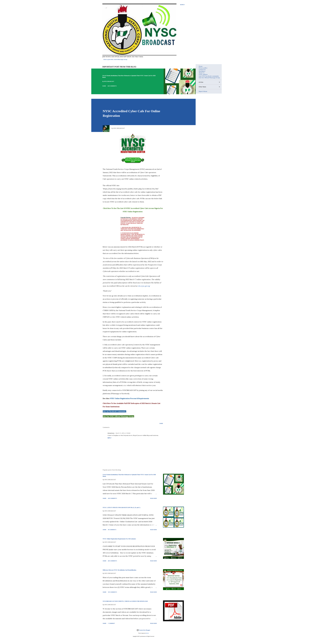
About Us (201, 73)
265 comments (112, 561)
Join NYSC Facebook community (209, 76)
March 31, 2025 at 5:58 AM (123, 433)
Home (201, 66)
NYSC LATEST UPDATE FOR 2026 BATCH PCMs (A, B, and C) (121, 507)
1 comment (111, 623)
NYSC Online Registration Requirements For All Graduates (119, 539)
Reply (109, 438)
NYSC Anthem (203, 74)
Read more (153, 498)
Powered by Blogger (144, 630)
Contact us (202, 69)
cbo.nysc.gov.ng (144, 286)
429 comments (112, 86)
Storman (147, 633)
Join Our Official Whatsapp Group (209, 77)
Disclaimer (202, 71)
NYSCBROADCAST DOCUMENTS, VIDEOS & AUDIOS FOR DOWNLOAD (125, 601)
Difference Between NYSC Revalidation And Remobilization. (119, 570)
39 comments (112, 529)
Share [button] (104, 86)
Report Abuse (203, 91)
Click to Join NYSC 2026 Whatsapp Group (115, 59)
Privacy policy (203, 68)
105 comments (112, 592)
